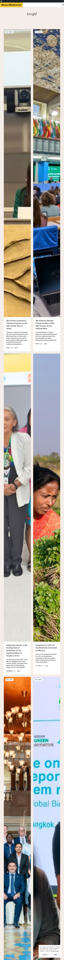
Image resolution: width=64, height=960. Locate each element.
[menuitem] (1, 1)
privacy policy (55, 951)
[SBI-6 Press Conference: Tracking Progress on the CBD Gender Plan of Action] (17, 173)
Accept (44, 955)
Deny (55, 955)
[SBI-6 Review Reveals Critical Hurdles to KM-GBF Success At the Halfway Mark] (46, 173)
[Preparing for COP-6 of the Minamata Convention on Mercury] (46, 498)
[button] (63, 5)
